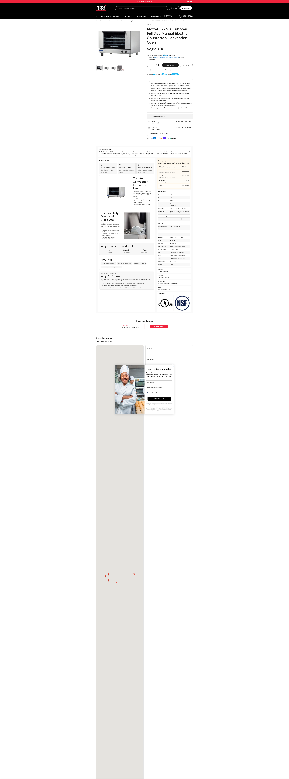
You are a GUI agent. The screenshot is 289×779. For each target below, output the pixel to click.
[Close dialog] (172, 366)
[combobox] (148, 393)
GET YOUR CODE (159, 399)
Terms (162, 410)
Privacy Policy (157, 410)
